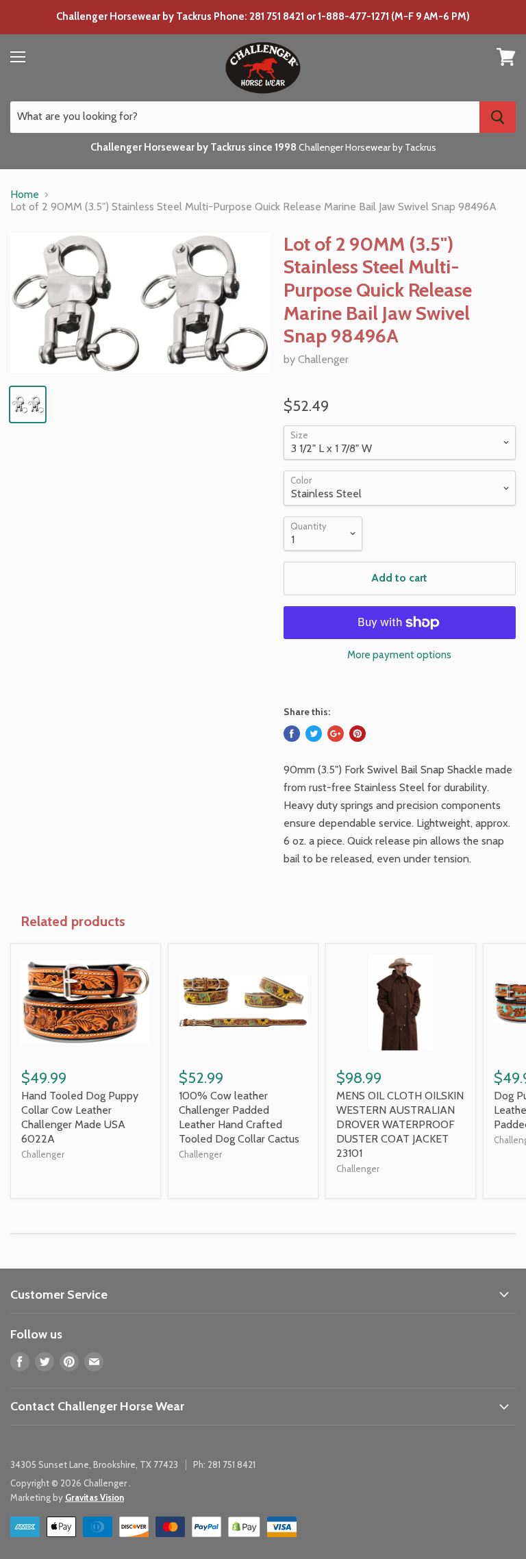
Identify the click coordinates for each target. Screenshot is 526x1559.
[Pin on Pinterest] (357, 733)
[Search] (497, 117)
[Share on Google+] (335, 733)
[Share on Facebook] (292, 733)
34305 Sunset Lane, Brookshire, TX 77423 (94, 1464)
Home (24, 194)
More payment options (399, 655)
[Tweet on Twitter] (313, 733)
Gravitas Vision (94, 1497)
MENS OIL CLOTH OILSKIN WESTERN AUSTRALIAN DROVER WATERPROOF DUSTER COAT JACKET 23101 (400, 1124)
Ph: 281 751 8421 (224, 1464)
